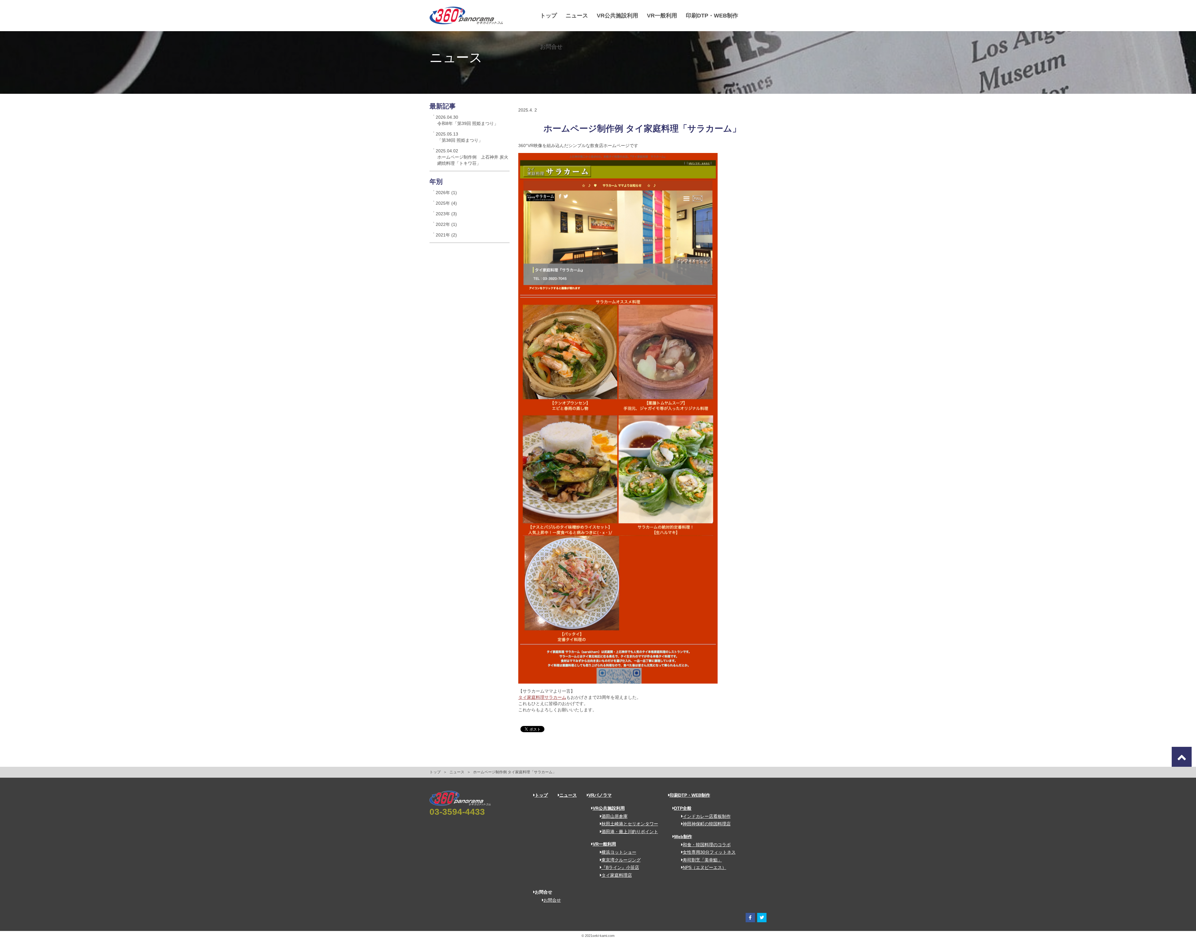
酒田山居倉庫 (614, 816)
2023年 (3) (446, 213)
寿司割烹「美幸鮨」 (702, 859)
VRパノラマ (600, 795)
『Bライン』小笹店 (620, 867)
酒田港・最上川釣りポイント (629, 831)
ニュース (577, 15)
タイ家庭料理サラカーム (542, 697)
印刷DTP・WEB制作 (712, 15)
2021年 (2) (446, 234)
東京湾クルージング (621, 859)
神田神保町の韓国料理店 (707, 823)
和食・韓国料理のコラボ (707, 844)
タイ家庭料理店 (616, 875)
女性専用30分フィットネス (709, 852)
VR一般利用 (662, 15)
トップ (548, 15)
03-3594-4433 (457, 812)
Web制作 (683, 836)
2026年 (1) (446, 192)
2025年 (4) (446, 203)
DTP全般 (682, 808)
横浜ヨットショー (618, 852)
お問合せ (551, 47)
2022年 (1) (446, 224)
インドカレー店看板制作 (707, 816)
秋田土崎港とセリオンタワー (629, 823)
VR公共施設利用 (617, 15)
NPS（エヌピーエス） (704, 867)
